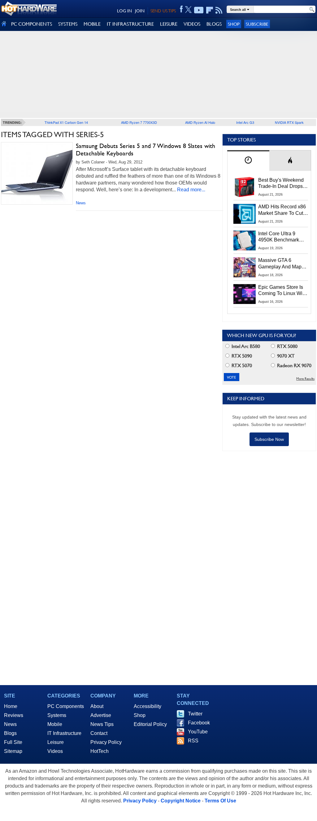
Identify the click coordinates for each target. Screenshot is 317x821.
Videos (55, 751)
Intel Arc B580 (245, 346)
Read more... (191, 189)
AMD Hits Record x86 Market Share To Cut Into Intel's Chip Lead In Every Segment (282, 210)
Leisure (55, 742)
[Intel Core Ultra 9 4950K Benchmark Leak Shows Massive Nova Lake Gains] (244, 240)
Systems (56, 715)
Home (10, 706)
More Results (305, 379)
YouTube (198, 731)
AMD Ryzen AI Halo (200, 122)
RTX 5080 (286, 346)
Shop (234, 24)
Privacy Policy (106, 742)
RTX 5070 (241, 365)
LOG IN (124, 10)
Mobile (54, 724)
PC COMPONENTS (31, 24)
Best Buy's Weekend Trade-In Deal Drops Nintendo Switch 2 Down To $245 (281, 183)
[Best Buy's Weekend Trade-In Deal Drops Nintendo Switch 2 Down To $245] (244, 187)
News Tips (102, 724)
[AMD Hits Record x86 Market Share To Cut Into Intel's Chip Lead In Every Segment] (244, 214)
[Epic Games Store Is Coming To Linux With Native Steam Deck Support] (244, 294)
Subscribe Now (269, 439)
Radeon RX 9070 (293, 365)
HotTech (99, 751)
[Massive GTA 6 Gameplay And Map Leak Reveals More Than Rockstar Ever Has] (244, 267)
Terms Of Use (220, 800)
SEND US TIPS (163, 10)
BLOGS (214, 24)
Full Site (13, 742)
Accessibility (147, 706)
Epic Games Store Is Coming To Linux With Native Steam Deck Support (282, 291)
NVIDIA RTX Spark (289, 122)
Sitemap (13, 751)
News (81, 203)
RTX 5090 (241, 356)
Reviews (13, 715)
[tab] (248, 160)
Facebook (199, 722)
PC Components (65, 706)
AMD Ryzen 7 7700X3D (139, 122)
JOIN (140, 10)
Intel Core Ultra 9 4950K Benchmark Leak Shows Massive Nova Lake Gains (281, 237)
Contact (98, 733)
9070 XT (285, 356)
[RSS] (219, 10)
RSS (193, 740)
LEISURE (168, 24)
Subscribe (257, 24)
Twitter (195, 713)
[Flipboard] (209, 10)
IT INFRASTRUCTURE (130, 24)
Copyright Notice (181, 800)
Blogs (10, 733)
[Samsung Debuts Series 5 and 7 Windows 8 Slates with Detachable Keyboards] (36, 173)
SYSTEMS (67, 24)
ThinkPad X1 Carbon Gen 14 (66, 122)
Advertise (100, 715)
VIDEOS (192, 24)
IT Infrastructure (64, 733)
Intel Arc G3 (245, 122)
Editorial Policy (150, 724)
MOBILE (92, 24)
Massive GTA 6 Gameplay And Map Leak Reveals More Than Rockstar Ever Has (280, 264)
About (96, 706)
